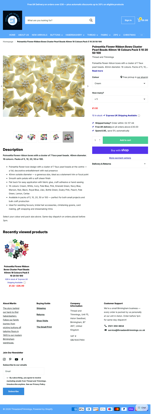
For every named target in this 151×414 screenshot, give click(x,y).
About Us (22, 35)
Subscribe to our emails (15, 367)
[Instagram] (4, 361)
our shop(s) (140, 77)
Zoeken (91, 20)
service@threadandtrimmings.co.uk (124, 332)
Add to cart (123, 140)
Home (11, 35)
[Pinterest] (10, 361)
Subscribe (13, 396)
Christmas (128, 35)
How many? (97, 93)
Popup (137, 115)
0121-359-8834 (114, 328)
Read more (101, 70)
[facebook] (22, 361)
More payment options (118, 158)
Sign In (126, 20)
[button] (99, 137)
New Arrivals (38, 35)
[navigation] (1, 86)
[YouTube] (16, 361)
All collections (55, 35)
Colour (118, 77)
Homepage (8, 41)
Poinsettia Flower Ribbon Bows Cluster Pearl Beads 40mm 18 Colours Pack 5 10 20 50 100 (16, 273)
